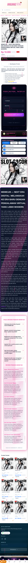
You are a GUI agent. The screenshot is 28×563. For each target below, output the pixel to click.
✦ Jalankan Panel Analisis (14, 114)
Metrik (5, 98)
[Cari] (2, 10)
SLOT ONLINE (23, 15)
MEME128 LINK (11, 12)
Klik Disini (15, 82)
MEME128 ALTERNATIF (16, 15)
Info (24, 133)
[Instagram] (5, 539)
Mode (5, 103)
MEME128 (4, 12)
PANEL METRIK (20, 12)
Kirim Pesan (6, 533)
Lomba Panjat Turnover (14, 143)
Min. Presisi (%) (8, 108)
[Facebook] (2, 539)
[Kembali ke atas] (25, 554)
